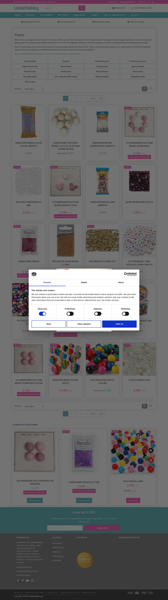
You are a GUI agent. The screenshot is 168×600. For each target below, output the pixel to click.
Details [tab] (84, 282)
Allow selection (84, 324)
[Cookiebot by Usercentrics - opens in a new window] (126, 274)
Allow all (119, 324)
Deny (48, 324)
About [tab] (121, 282)
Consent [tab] (47, 282)
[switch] (70, 314)
